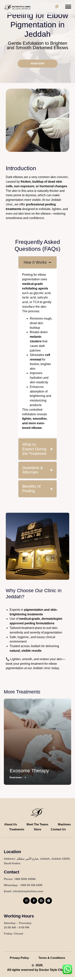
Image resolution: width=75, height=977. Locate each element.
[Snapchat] (41, 900)
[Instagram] (26, 900)
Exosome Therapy (29, 770)
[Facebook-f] (34, 900)
